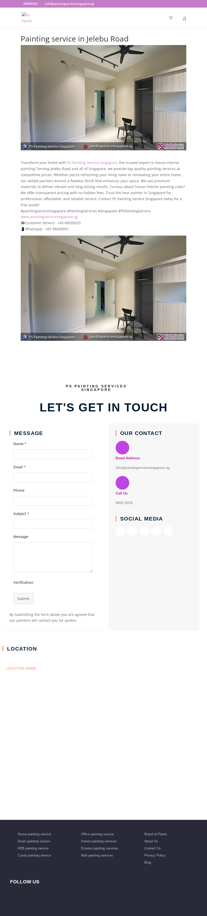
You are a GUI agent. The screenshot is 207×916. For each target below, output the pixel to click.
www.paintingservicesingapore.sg (49, 216)
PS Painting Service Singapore (91, 162)
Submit (23, 598)
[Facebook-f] (120, 531)
